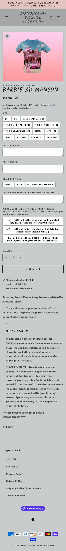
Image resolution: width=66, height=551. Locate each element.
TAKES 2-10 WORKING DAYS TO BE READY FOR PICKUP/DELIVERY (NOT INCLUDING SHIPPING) (32, 239)
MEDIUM (51, 131)
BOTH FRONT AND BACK (40, 184)
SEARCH (11, 459)
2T (6, 118)
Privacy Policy (14, 473)
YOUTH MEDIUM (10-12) (17, 125)
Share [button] (9, 426)
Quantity (7, 251)
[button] (6, 17)
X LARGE (21, 137)
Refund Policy (14, 481)
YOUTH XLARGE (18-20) (17, 131)
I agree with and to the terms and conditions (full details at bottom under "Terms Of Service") (33, 221)
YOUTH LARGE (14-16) (46, 125)
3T (15, 118)
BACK (20, 184)
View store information (19, 288)
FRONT (8, 184)
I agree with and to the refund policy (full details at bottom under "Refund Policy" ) (33, 230)
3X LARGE (51, 137)
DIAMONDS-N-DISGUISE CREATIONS (37, 545)
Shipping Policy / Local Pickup (23, 488)
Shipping (6, 108)
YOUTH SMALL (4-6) (33, 118)
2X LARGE (36, 137)
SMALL (38, 131)
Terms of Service (15, 495)
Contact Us (12, 466)
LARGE (8, 137)
